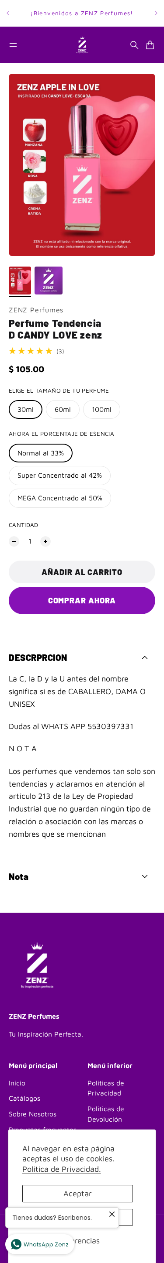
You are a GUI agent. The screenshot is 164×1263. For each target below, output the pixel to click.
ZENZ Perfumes (36, 310)
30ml (25, 409)
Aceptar (77, 1193)
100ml (102, 409)
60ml (63, 409)
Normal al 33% (40, 453)
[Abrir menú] (13, 45)
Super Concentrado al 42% (59, 475)
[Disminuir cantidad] (14, 541)
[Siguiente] (156, 13)
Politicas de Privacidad (105, 1088)
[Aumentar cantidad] (45, 541)
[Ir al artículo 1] (20, 280)
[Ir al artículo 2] (49, 280)
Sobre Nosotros (32, 1114)
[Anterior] (8, 13)
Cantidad (23, 524)
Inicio (17, 1083)
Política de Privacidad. (61, 1169)
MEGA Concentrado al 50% (59, 498)
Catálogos (24, 1098)
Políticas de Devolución (105, 1114)
